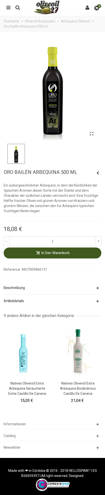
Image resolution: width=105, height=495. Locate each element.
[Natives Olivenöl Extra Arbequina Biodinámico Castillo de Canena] (77, 351)
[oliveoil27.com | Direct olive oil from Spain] (52, 7)
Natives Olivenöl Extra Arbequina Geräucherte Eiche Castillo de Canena (27, 388)
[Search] (17, 7)
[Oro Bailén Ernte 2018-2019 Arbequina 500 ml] (91, 134)
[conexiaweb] (52, 484)
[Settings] (87, 7)
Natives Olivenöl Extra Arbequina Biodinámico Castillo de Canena (78, 388)
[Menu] (8, 7)
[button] (52, 287)
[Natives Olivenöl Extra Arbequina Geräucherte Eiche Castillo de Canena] (27, 351)
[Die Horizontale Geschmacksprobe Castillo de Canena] (97, 173)
